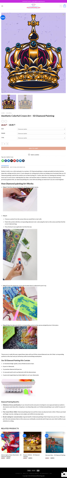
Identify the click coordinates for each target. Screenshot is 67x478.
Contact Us (18, 473)
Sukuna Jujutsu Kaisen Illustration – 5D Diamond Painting (11, 455)
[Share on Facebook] (5, 160)
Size (2, 128)
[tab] (5, 167)
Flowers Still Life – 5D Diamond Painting (31, 455)
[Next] (62, 53)
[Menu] (2, 6)
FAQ (51, 473)
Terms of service (34, 473)
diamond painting (21, 179)
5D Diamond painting (36, 171)
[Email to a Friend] (11, 160)
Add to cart (33, 148)
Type (2, 137)
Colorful (9, 113)
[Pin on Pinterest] (14, 160)
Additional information (17, 167)
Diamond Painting (7, 402)
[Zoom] (3, 91)
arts (5, 157)
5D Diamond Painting (12, 360)
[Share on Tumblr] (23, 160)
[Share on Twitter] (8, 160)
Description (5, 167)
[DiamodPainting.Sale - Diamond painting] (33, 6)
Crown (11, 157)
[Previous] (4, 53)
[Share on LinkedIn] (20, 160)
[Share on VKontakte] (17, 160)
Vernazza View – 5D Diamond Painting (55, 455)
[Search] (61, 6)
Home (2, 113)
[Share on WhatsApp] (2, 160)
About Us (25, 473)
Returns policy (44, 473)
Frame (3, 133)
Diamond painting (14, 183)
